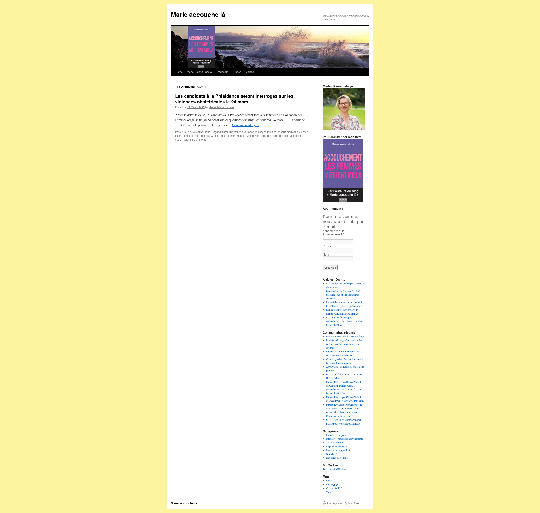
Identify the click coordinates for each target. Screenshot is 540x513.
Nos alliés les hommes (337, 457)
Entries (332, 484)
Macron (241, 135)
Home (179, 72)
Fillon (178, 135)
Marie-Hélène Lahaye (200, 72)
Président (266, 135)
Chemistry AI (333, 359)
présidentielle (281, 135)
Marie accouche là (198, 14)
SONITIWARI (333, 419)
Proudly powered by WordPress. (343, 503)
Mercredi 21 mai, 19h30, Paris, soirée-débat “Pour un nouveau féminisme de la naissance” (343, 412)
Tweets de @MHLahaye (335, 469)
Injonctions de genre (336, 435)
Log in (329, 480)
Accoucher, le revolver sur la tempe (346, 400)
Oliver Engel (332, 336)
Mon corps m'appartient (338, 450)
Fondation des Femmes (196, 135)
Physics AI (331, 351)
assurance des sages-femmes (259, 132)
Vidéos (250, 72)
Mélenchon (253, 135)
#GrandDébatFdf (231, 132)
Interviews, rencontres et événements (344, 438)
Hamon (231, 135)
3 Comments (199, 139)
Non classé (331, 453)
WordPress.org (333, 491)
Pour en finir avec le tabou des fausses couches (345, 343)
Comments (334, 488)
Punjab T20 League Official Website (344, 381)
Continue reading (245, 125)
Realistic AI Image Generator (340, 340)
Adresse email (333, 234)
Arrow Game (332, 366)
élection (303, 132)
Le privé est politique (198, 132)
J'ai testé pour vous (335, 442)
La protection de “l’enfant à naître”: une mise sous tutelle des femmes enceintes (343, 294)
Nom (326, 254)
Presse (237, 72)
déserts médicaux (288, 132)
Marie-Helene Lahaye (221, 107)
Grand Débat (218, 135)
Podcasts (222, 72)
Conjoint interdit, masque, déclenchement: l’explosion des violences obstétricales (344, 321)
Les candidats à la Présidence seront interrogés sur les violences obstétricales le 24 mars (234, 99)
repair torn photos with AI (339, 374)
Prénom (328, 246)
